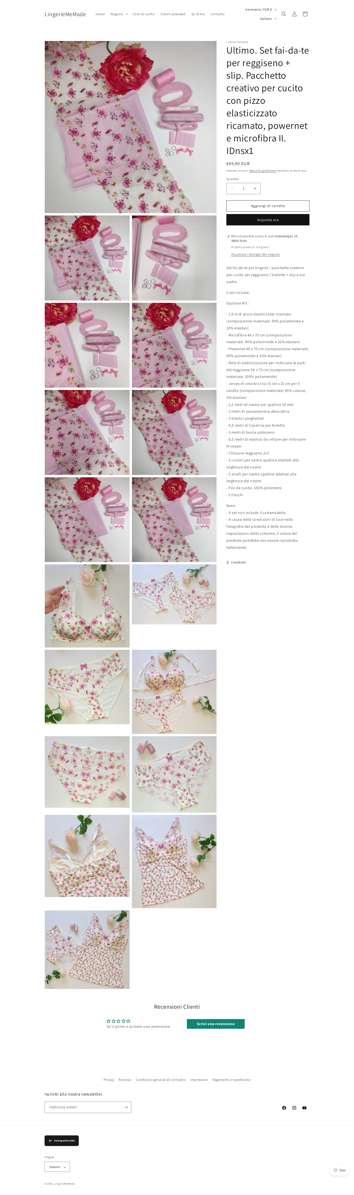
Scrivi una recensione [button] (216, 1023)
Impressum (199, 1079)
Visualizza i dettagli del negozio (255, 254)
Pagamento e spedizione (231, 1079)
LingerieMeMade (64, 1184)
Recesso (125, 1079)
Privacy (109, 1079)
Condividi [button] (238, 562)
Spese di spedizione (262, 170)
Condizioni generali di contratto (161, 1079)
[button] (119, 14)
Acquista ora (268, 219)
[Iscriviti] (125, 1107)
